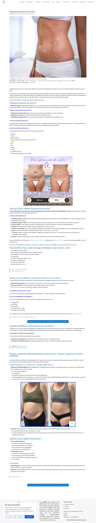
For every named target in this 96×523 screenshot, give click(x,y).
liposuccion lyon (16, 476)
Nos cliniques (66, 2)
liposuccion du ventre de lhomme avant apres (23, 317)
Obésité (38, 2)
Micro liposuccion (22, 346)
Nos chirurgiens (46, 2)
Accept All (29, 516)
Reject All (19, 516)
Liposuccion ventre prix (17, 271)
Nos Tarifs (22, 2)
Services (58, 2)
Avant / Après (83, 2)
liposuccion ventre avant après (19, 269)
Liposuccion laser (15, 287)
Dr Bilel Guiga (20, 80)
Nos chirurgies (29, 2)
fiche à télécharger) (76, 313)
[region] (19, 511)
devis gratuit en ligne (59, 240)
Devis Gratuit (91, 2)
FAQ (53, 2)
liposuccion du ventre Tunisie (35, 240)
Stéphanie (13, 14)
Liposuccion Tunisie (30, 14)
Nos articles (75, 2)
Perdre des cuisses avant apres (19, 348)
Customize (9, 516)
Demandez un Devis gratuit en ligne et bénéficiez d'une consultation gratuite (47, 321)
